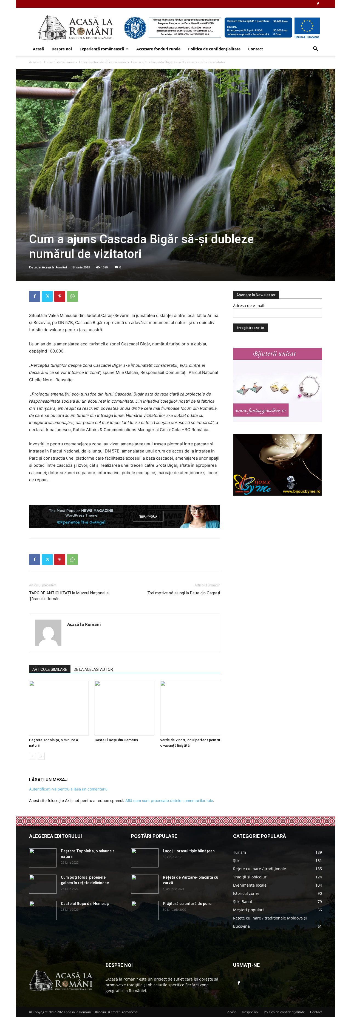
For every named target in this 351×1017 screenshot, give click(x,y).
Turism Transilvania (59, 62)
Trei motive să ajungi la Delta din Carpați (183, 593)
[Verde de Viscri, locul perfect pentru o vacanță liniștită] (190, 708)
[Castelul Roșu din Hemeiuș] (124, 708)
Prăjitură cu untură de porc (187, 903)
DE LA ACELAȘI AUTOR (93, 669)
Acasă (38, 48)
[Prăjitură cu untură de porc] (144, 910)
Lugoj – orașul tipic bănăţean (189, 851)
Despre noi (62, 48)
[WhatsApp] (72, 296)
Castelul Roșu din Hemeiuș (116, 740)
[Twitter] (47, 296)
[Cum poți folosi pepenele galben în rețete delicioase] (42, 884)
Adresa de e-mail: (249, 305)
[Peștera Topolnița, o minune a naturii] (59, 708)
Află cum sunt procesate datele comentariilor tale (169, 800)
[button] (315, 49)
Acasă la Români (54, 267)
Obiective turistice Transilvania (102, 62)
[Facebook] (318, 4)
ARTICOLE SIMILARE (49, 669)
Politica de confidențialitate (214, 48)
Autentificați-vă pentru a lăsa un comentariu (68, 789)
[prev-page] (32, 756)
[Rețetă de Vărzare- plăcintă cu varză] (144, 884)
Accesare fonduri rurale (158, 48)
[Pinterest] (59, 296)
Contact (255, 48)
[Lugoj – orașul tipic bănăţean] (144, 857)
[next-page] (41, 756)
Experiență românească (102, 48)
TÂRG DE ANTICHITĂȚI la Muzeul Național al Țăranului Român (69, 596)
